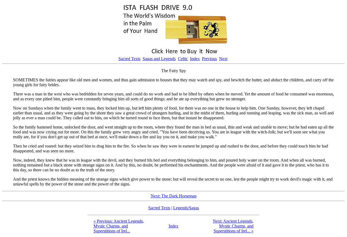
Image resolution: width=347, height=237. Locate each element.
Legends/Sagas (186, 208)
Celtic (183, 58)
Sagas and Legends (159, 58)
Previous (209, 58)
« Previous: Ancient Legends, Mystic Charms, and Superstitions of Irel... (119, 226)
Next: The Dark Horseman (174, 196)
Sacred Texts (129, 58)
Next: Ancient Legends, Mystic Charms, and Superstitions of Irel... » (233, 226)
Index (195, 58)
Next (223, 58)
